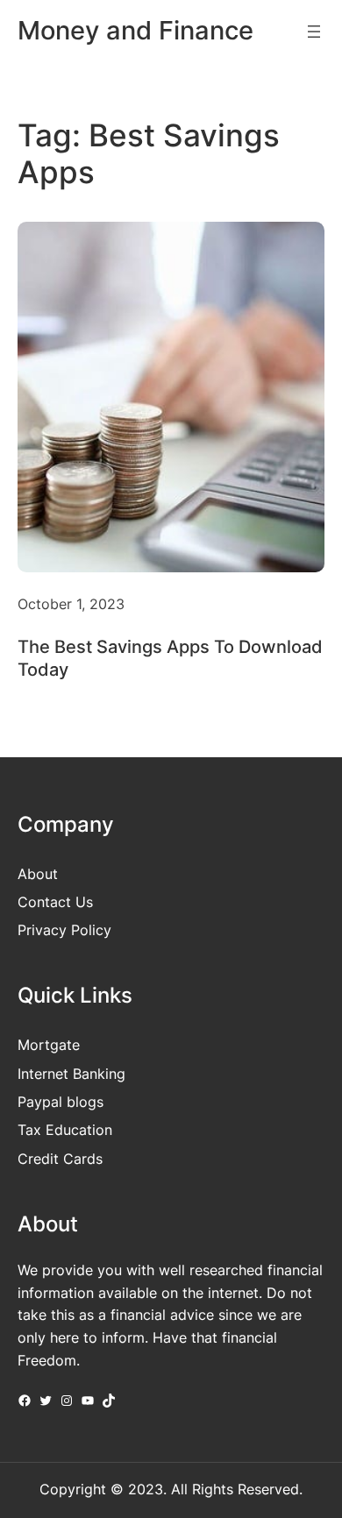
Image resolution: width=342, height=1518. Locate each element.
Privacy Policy (64, 930)
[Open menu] (313, 31)
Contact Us (55, 902)
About (38, 874)
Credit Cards (60, 1158)
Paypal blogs (60, 1101)
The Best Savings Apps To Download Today (170, 657)
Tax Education (65, 1129)
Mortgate (49, 1044)
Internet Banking (71, 1073)
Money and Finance (135, 30)
